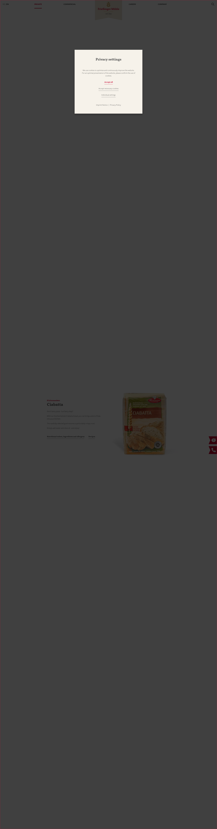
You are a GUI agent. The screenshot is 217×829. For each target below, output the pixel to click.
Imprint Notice (102, 105)
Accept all (108, 82)
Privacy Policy (115, 105)
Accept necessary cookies (109, 88)
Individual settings (108, 95)
